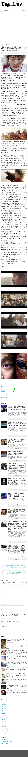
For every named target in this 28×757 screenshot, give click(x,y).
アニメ (3, 702)
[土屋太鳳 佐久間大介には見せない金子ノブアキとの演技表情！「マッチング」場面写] (4, 442)
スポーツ (4, 715)
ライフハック (5, 732)
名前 (2, 599)
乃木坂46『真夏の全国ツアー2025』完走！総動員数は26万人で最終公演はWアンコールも (17, 453)
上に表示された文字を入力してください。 (10, 621)
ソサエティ (4, 717)
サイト (2, 609)
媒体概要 (4, 739)
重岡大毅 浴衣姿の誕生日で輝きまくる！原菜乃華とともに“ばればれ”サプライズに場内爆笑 (16, 664)
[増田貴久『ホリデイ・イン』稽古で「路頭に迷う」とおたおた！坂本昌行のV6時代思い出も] (4, 481)
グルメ (3, 710)
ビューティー (5, 726)
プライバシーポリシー (7, 741)
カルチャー (4, 708)
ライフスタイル (5, 730)
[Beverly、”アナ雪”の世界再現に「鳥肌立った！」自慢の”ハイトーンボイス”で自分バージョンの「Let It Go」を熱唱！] (4, 496)
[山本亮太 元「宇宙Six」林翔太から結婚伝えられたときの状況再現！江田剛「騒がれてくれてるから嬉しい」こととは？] (4, 424)
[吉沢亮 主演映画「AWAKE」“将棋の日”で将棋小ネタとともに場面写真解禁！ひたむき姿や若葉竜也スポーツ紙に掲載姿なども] (4, 466)
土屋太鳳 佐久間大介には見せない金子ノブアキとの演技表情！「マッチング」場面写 (17, 441)
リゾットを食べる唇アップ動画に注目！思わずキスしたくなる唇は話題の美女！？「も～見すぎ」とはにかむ (14, 573)
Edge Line (15, 754)
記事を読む (17, 418)
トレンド (4, 724)
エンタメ (18, 53)
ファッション (5, 728)
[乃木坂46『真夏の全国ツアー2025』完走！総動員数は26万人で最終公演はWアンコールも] (4, 454)
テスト (3, 719)
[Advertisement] (14, 28)
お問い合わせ (5, 743)
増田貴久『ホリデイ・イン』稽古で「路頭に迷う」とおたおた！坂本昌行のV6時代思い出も (17, 480)
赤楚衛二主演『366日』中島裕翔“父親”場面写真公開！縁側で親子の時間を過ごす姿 (17, 511)
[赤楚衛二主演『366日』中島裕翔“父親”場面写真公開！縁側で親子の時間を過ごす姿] (4, 512)
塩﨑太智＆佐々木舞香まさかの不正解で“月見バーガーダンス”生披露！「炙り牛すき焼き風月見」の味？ (16, 675)
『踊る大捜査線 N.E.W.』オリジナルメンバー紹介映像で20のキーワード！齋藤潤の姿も (16, 692)
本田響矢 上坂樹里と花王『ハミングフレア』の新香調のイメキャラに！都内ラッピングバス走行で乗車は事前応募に (16, 652)
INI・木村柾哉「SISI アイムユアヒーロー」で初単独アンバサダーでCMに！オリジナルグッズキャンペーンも (16, 641)
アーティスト (5, 397)
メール (3, 604)
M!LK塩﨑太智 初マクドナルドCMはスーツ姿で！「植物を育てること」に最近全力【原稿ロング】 (16, 687)
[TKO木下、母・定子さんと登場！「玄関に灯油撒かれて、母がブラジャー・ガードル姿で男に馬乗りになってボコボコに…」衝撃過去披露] (4, 548)
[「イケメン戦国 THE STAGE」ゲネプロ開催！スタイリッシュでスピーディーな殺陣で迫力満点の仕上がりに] (4, 408)
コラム (3, 713)
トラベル (4, 721)
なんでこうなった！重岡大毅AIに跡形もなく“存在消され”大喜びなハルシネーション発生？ (16, 658)
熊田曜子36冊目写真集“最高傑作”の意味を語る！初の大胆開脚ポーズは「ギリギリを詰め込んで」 (14, 567)
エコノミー (4, 704)
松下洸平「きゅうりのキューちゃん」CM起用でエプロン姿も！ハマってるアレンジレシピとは (16, 646)
